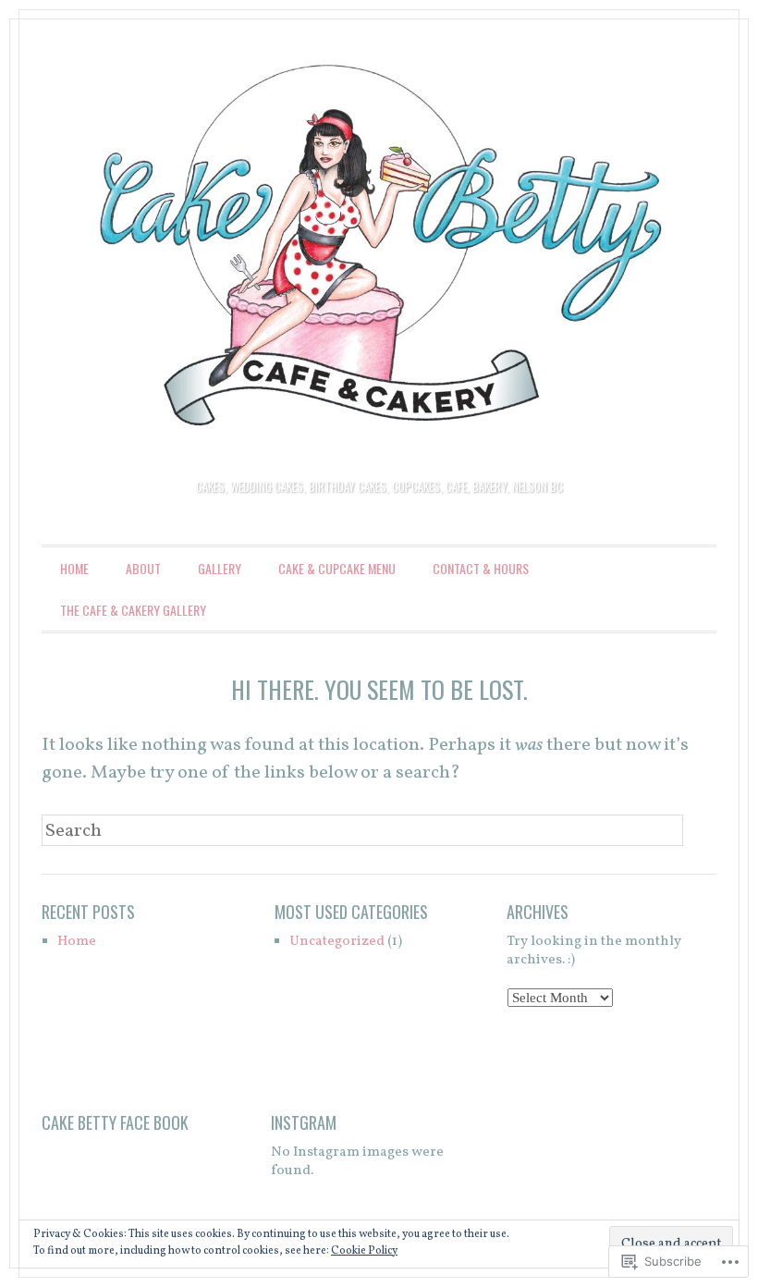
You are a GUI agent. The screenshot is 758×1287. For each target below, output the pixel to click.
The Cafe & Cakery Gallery (133, 609)
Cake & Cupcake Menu (337, 568)
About (143, 568)
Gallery (219, 568)
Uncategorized (337, 941)
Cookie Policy (364, 1251)
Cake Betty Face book (115, 1122)
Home (74, 568)
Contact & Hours (481, 568)
